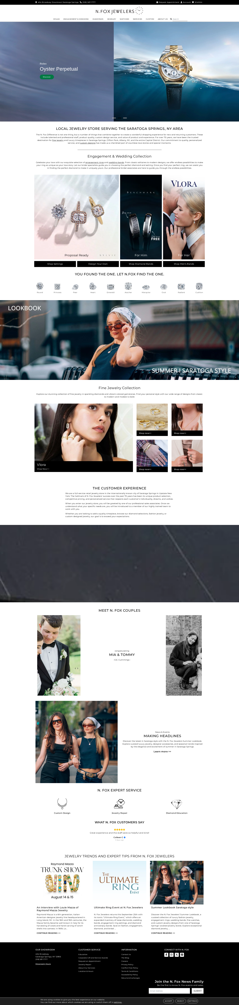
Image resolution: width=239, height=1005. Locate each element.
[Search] (180, 19)
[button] (171, 19)
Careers (124, 961)
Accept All (135, 521)
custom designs (87, 143)
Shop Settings (55, 264)
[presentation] (75, 668)
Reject (180, 1001)
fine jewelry (58, 140)
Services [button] (137, 19)
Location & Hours (85, 971)
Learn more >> (162, 751)
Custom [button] (150, 19)
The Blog (125, 958)
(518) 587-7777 (41, 959)
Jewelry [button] (111, 19)
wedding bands (116, 162)
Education (83, 954)
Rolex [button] (56, 19)
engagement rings (95, 162)
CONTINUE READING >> (49, 933)
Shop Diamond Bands (141, 264)
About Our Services (86, 968)
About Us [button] (163, 19)
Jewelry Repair (84, 965)
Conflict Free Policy (129, 968)
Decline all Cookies (104, 521)
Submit (198, 991)
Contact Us (126, 954)
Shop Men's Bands (184, 264)
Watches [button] (124, 19)
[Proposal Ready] (76, 217)
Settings (192, 1001)
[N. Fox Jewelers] (119, 10)
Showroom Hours (43, 964)
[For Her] (184, 217)
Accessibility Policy (129, 975)
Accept (168, 1001)
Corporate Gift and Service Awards (93, 958)
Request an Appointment (89, 961)
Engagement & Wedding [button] (76, 19)
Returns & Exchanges (130, 978)
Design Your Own (98, 264)
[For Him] (141, 217)
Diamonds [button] (98, 19)
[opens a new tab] (166, 955)
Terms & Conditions (129, 971)
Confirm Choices (119, 521)
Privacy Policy (127, 965)
